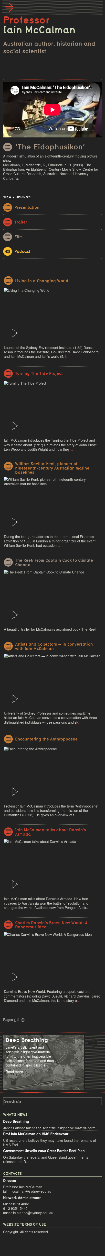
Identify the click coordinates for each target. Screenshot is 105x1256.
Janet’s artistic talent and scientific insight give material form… (51, 1127)
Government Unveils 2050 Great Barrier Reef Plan (44, 1150)
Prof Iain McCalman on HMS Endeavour (35, 1133)
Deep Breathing (16, 1121)
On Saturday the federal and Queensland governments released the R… (45, 1159)
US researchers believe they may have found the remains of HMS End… (49, 1142)
